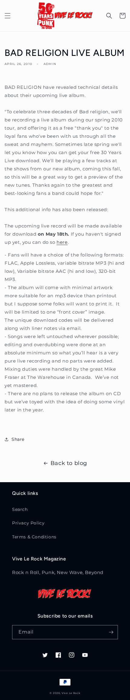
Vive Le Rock (71, 693)
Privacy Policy (28, 523)
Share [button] (17, 439)
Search (20, 509)
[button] (7, 15)
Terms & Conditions (34, 537)
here (62, 242)
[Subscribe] (111, 632)
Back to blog (68, 463)
